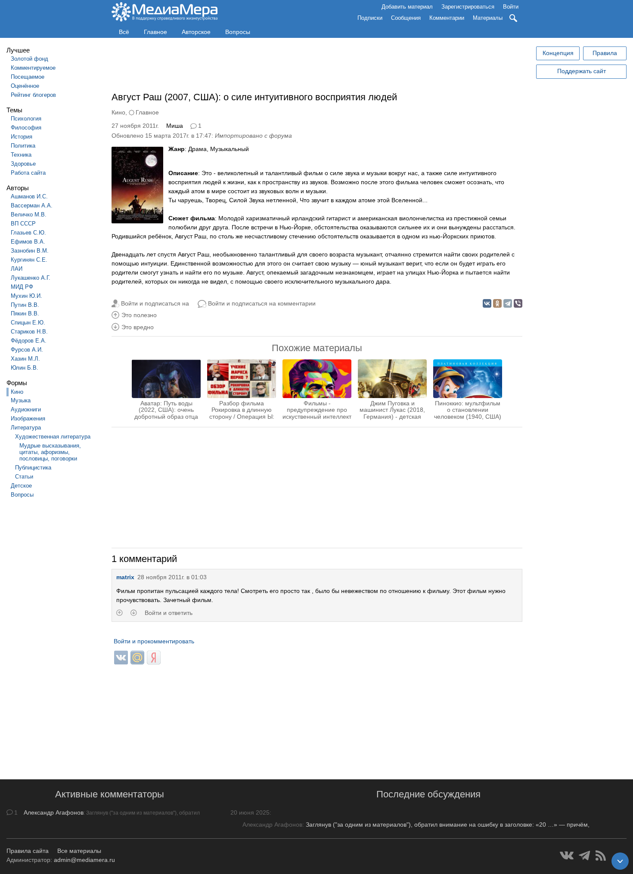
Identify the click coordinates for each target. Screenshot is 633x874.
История (21, 136)
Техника (21, 154)
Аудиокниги (26, 409)
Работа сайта (28, 173)
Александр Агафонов (54, 812)
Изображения (28, 418)
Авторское (196, 31)
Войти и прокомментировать (154, 641)
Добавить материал (407, 6)
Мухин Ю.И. (26, 296)
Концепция (558, 52)
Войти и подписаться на (155, 303)
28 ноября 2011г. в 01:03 (172, 577)
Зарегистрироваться (467, 6)
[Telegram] (507, 303)
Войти (510, 6)
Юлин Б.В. (24, 367)
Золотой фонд (29, 59)
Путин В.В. (25, 305)
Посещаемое (27, 77)
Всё (124, 31)
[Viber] (518, 303)
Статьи (24, 476)
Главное (155, 31)
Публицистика (33, 467)
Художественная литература (52, 436)
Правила (605, 52)
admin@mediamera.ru (84, 859)
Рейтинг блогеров (33, 95)
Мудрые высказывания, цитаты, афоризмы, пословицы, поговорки (50, 452)
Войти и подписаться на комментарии (262, 303)
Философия (26, 127)
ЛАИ (16, 269)
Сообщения (406, 18)
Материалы (488, 18)
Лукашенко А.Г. (30, 278)
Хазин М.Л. (25, 358)
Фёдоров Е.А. (29, 340)
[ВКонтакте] (487, 303)
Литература (26, 427)
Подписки (369, 18)
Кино (17, 392)
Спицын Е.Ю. (28, 322)
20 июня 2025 (250, 812)
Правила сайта (27, 850)
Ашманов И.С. (29, 196)
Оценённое (25, 86)
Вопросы (237, 31)
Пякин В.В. (25, 313)
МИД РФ (22, 287)
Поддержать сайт (581, 71)
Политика (23, 145)
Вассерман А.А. (32, 205)
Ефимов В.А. (28, 241)
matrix (125, 577)
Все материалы (79, 850)
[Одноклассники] (497, 303)
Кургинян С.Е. (29, 259)
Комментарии (446, 18)
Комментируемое (33, 68)
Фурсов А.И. (27, 349)
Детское (21, 485)
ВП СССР (23, 223)
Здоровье (23, 164)
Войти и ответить (168, 612)
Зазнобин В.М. (30, 250)
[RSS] (601, 855)
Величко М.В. (29, 214)
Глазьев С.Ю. (28, 232)
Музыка (21, 400)
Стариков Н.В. (29, 331)
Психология (26, 118)
